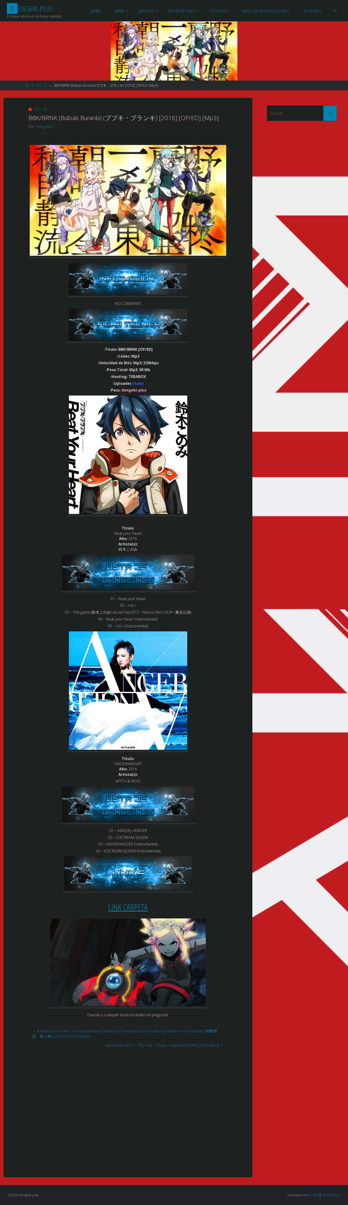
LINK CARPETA (128, 907)
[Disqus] (128, 1109)
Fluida (313, 1195)
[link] (335, 10)
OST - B (41, 85)
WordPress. (331, 1195)
